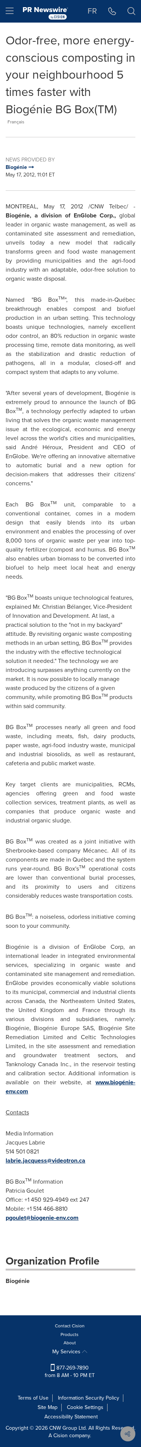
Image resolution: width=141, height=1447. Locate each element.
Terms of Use (33, 1398)
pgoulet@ (18, 1217)
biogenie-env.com (55, 1217)
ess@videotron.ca (61, 1160)
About (70, 1342)
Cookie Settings (85, 1407)
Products (70, 1334)
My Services (67, 1352)
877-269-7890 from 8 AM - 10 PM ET (70, 1371)
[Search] (131, 11)
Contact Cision (70, 1325)
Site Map (48, 1407)
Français (16, 122)
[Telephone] (112, 11)
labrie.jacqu (22, 1160)
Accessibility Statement (71, 1417)
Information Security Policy (88, 1398)
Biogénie (18, 1281)
